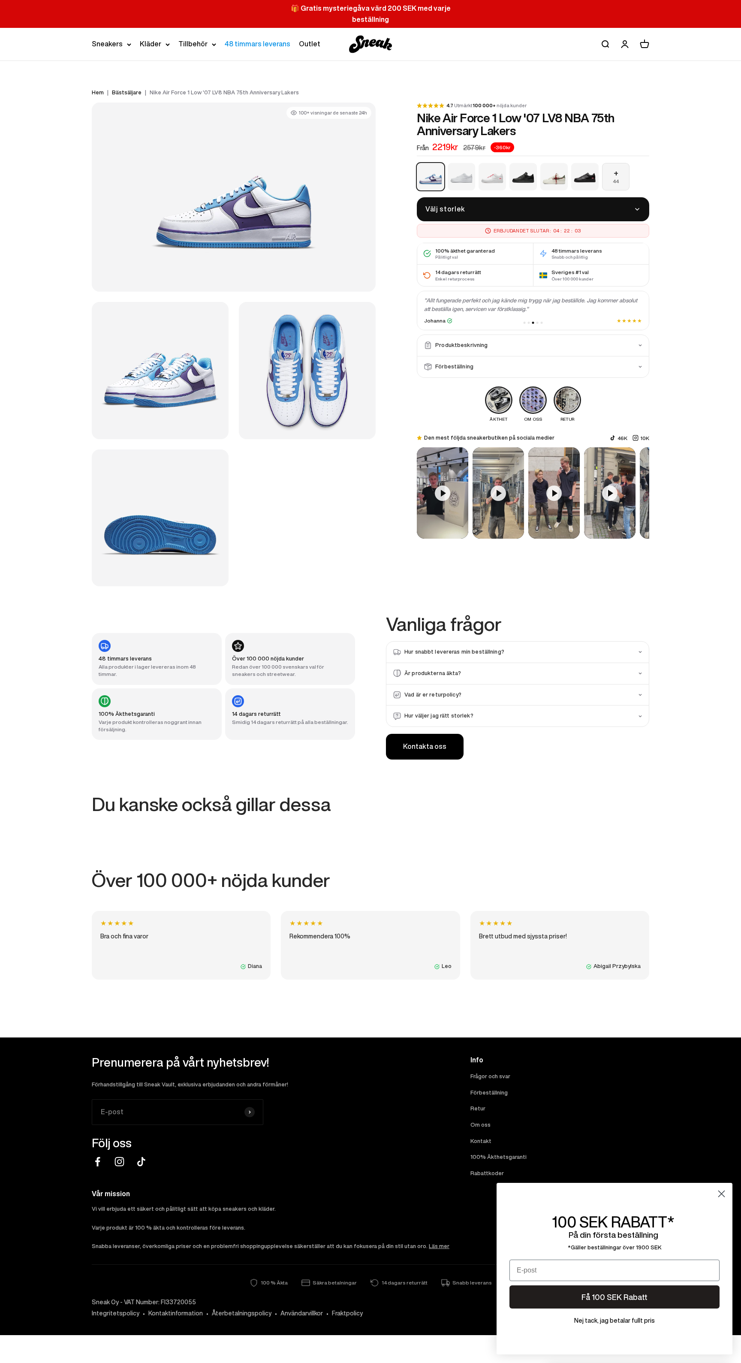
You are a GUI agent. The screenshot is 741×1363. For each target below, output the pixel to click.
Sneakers (107, 43)
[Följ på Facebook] (97, 1161)
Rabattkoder (487, 1173)
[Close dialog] (721, 1193)
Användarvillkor (301, 1313)
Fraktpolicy (347, 1313)
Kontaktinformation (175, 1313)
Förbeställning (489, 1092)
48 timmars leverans (257, 43)
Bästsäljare (127, 92)
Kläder (150, 43)
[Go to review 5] (541, 322)
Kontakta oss (424, 746)
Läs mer (439, 1246)
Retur (477, 1108)
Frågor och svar (490, 1076)
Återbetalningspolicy (241, 1313)
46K (622, 437)
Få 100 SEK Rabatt (614, 1297)
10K (644, 437)
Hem (98, 92)
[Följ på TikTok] (141, 1161)
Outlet (309, 43)
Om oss (480, 1125)
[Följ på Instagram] (119, 1161)
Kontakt (480, 1141)
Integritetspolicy (115, 1313)
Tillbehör (193, 43)
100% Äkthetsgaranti (498, 1157)
